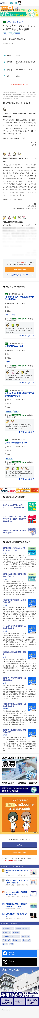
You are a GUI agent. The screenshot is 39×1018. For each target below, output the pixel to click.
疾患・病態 (26, 940)
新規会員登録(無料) (19, 269)
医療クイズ (16, 940)
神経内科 (13, 315)
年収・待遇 (6, 940)
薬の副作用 (17, 33)
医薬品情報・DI (8, 928)
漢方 (5, 33)
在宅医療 (8, 362)
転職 (11, 944)
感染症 (15, 411)
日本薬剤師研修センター (16, 22)
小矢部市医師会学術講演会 (16, 443)
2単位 (10, 33)
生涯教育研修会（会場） (15, 346)
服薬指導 (16, 932)
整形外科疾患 (9, 458)
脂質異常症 (6, 932)
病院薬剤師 (8, 411)
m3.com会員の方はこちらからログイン (19, 275)
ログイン (17, 8)
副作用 (5, 944)
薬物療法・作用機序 (22, 928)
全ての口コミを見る (25, 336)
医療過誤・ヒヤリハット (11, 936)
